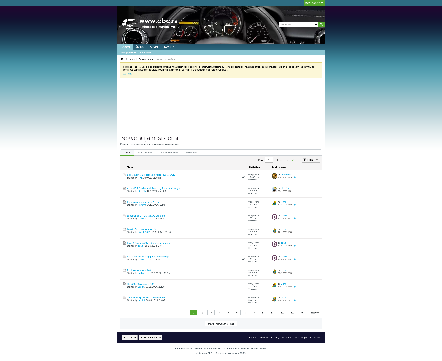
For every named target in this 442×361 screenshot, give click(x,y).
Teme (127, 152)
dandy (141, 218)
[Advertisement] (218, 106)
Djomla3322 (144, 232)
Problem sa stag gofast (139, 270)
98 (302, 312)
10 (272, 312)
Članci (140, 46)
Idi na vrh (315, 337)
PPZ (140, 177)
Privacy (275, 337)
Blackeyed (286, 174)
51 (292, 312)
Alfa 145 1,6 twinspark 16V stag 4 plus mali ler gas (154, 188)
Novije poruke (128, 52)
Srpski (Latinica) (149, 337)
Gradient (128, 337)
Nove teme (145, 52)
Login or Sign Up (312, 2)
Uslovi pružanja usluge (294, 337)
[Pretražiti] (321, 24)
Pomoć (253, 337)
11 (282, 312)
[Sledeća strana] (293, 160)
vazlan (141, 286)
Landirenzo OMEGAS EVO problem (146, 215)
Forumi (125, 46)
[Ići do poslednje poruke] (294, 177)
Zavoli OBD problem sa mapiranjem (146, 297)
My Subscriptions (169, 152)
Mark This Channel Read (221, 323)
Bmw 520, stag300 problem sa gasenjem (148, 242)
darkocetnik (144, 273)
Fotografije (191, 152)
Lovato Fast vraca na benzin (141, 229)
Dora (283, 201)
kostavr (141, 204)
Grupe (154, 46)
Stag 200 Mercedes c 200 (140, 283)
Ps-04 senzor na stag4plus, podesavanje (148, 256)
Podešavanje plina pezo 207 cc (143, 201)
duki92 (141, 300)
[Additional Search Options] (316, 24)
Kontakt (170, 46)
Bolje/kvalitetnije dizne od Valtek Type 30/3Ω (151, 174)
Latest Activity (145, 152)
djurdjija (142, 191)
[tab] (127, 153)
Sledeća (315, 312)
